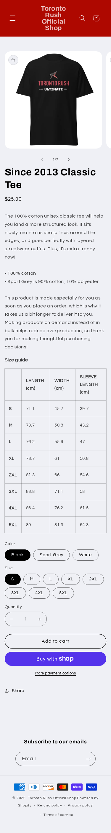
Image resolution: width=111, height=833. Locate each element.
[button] (12, 18)
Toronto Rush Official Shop (52, 798)
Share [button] (18, 691)
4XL (39, 593)
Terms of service (58, 814)
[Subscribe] (88, 759)
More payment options (55, 673)
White (85, 555)
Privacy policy (80, 805)
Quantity (13, 607)
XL (70, 579)
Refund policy (49, 805)
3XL (15, 593)
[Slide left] (42, 159)
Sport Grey (52, 555)
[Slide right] (68, 159)
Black (17, 555)
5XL (63, 593)
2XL (93, 579)
